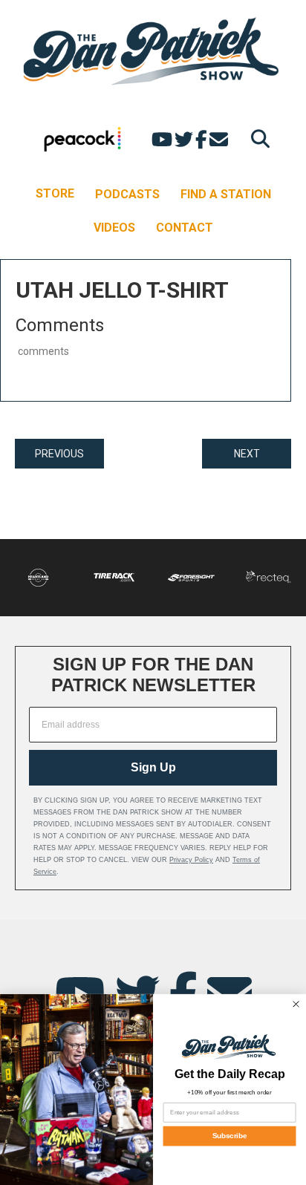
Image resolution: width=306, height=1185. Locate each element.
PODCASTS (127, 194)
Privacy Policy (191, 860)
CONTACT (184, 228)
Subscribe (229, 1136)
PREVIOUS (59, 454)
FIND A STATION (225, 194)
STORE (55, 193)
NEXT (247, 454)
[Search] (256, 138)
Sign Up (153, 767)
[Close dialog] (295, 1004)
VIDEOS (114, 228)
